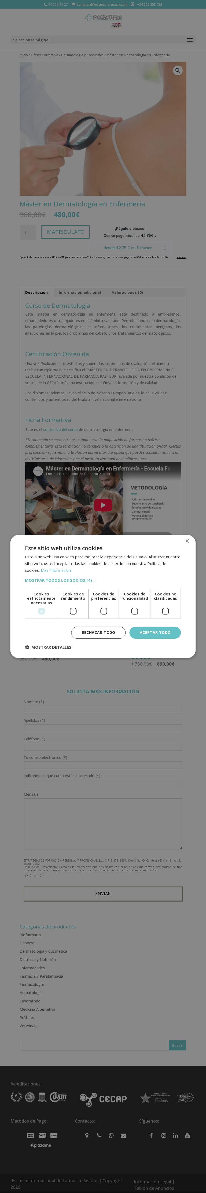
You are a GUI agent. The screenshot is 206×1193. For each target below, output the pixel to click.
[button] (103, 580)
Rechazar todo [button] (98, 632)
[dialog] (103, 596)
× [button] (187, 541)
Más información (56, 570)
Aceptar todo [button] (155, 632)
